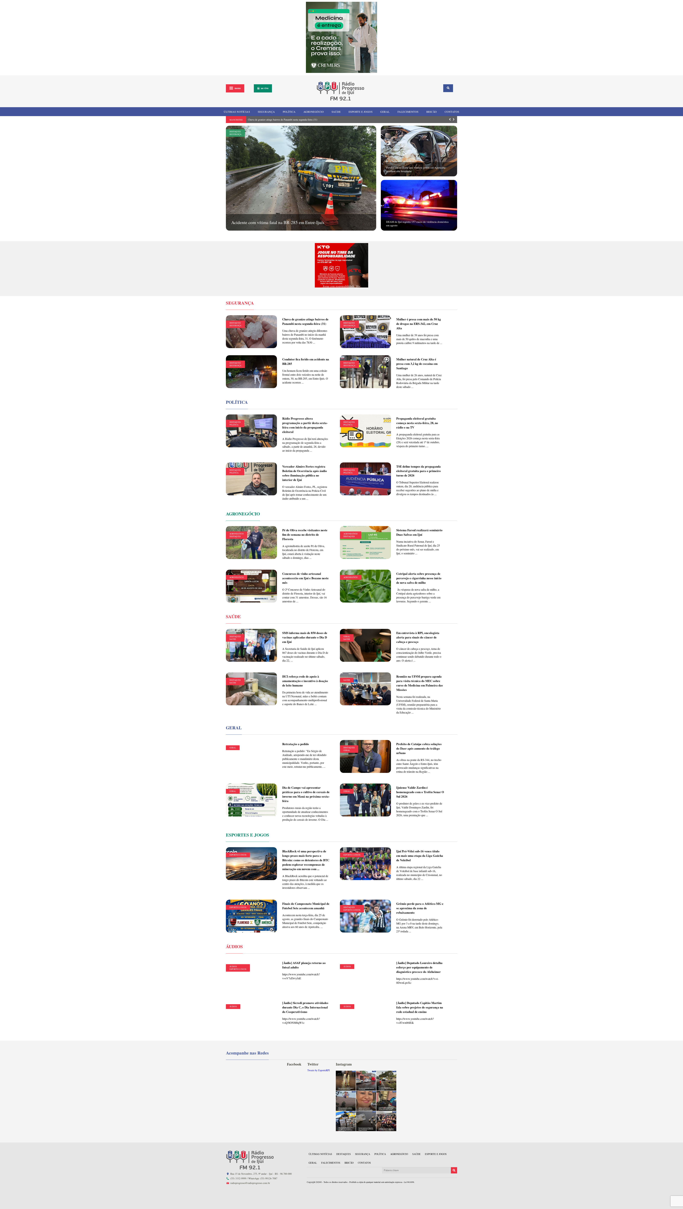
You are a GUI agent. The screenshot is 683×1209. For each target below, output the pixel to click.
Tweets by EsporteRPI (318, 1070)
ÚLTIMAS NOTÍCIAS (237, 111)
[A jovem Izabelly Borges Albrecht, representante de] (346, 1081)
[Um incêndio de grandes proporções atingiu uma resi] (386, 1101)
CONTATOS (452, 111)
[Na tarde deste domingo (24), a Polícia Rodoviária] (346, 1121)
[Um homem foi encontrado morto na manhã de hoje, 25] (366, 1081)
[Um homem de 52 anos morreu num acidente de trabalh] (346, 1101)
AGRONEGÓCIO (313, 111)
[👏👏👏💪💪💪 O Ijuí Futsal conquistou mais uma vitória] (386, 1121)
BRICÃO (431, 111)
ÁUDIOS (233, 966)
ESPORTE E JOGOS (361, 111)
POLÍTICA (289, 111)
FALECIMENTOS (408, 111)
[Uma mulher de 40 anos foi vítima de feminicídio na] (366, 1101)
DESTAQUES (235, 131)
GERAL (385, 111)
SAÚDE (336, 111)
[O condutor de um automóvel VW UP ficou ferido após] (386, 1081)
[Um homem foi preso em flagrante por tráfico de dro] (366, 1121)
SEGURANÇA (266, 111)
